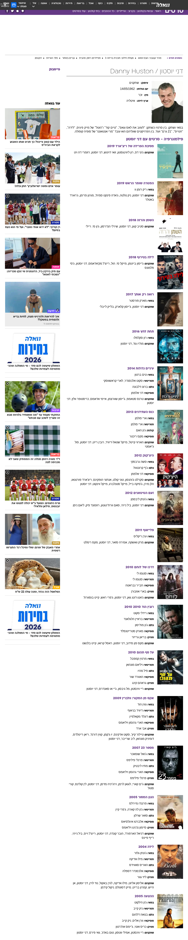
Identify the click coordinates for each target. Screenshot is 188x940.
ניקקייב (138, 908)
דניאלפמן (137, 392)
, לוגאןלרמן (125, 784)
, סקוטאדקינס (122, 734)
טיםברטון (141, 374)
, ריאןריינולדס (81, 734)
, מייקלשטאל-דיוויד (117, 442)
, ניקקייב (127, 920)
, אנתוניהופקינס (103, 479)
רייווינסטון (137, 688)
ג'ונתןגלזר (140, 853)
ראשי (158, 11)
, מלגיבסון (124, 688)
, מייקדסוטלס (124, 887)
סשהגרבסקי (139, 461)
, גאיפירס (95, 932)
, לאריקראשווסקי (113, 380)
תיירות (69, 3)
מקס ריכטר (136, 436)
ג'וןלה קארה (135, 809)
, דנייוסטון (97, 152)
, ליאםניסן (79, 505)
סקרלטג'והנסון (134, 479)
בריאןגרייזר (139, 637)
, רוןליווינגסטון (126, 152)
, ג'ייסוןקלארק (124, 306)
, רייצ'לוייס (90, 833)
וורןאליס (138, 920)
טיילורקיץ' (137, 734)
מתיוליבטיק (140, 766)
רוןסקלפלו (140, 337)
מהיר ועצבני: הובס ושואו (149, 58)
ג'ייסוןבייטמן (136, 263)
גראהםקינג (139, 682)
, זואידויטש (111, 152)
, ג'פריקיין (121, 809)
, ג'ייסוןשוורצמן (117, 398)
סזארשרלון (141, 815)
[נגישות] (5, 5)
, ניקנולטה (126, 195)
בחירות (132, 3)
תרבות (120, 3)
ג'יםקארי (138, 784)
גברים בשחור (68, 58)
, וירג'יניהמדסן (109, 784)
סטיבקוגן (138, 226)
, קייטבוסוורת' (92, 597)
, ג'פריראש (108, 597)
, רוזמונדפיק (93, 505)
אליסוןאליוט (136, 883)
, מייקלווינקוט (101, 484)
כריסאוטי (140, 926)
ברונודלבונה (140, 386)
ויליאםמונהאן (134, 664)
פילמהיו (143, 670)
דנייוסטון (138, 195)
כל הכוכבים (108, 11)
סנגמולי (142, 573)
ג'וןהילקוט (140, 902)
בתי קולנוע (94, 11)
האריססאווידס (138, 865)
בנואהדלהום (140, 914)
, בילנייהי (127, 505)
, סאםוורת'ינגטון (111, 505)
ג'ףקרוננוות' (140, 467)
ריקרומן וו (141, 189)
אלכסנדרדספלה (132, 871)
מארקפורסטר (138, 300)
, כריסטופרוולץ (81, 398)
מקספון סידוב (135, 643)
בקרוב (131, 11)
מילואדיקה (136, 859)
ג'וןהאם (141, 430)
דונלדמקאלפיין (138, 716)
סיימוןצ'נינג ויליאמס (134, 827)
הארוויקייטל (136, 442)
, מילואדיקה (121, 883)
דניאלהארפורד (134, 833)
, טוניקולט (119, 479)
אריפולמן (141, 418)
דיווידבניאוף (135, 710)
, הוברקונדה (117, 833)
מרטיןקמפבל (138, 658)
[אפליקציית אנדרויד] (22, 11)
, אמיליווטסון (123, 932)
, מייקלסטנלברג (119, 484)
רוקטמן (38, 58)
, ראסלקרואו (106, 643)
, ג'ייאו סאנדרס (108, 688)
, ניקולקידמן (108, 887)
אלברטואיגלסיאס (132, 821)
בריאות (80, 3)
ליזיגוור (141, 877)
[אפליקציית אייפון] (17, 11)
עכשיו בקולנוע (145, 11)
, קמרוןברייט (140, 887)
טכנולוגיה (56, 3)
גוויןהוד (142, 704)
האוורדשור (136, 676)
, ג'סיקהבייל (136, 484)
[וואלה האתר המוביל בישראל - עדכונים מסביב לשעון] (163, 5)
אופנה (44, 3)
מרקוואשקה (136, 542)
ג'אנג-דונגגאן (135, 597)
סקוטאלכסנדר (133, 380)
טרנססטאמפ (135, 398)
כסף (100, 3)
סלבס (110, 3)
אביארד (141, 728)
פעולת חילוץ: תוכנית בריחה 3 (119, 58)
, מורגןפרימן (87, 195)
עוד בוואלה (52, 103)
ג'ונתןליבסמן (139, 499)
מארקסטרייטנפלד (131, 631)
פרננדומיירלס (138, 803)
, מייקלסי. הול (119, 263)
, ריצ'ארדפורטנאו (82, 479)
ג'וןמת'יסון (141, 625)
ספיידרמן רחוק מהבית (90, 58)
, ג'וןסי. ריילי (93, 226)
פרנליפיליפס (134, 760)
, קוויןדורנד (97, 734)
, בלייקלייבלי (107, 306)
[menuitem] (141, 5)
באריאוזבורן (138, 591)
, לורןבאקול (107, 883)
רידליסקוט (140, 613)
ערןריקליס (140, 536)
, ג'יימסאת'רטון (125, 926)
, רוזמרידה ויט (82, 152)
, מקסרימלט (91, 542)
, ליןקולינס (81, 784)
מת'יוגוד (138, 343)
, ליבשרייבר (128, 738)
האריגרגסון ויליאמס (131, 722)
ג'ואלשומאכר (138, 754)
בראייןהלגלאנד (133, 619)
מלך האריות (52, 58)
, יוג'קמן (109, 734)
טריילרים (121, 11)
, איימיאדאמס (99, 398)
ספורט (143, 3)
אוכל (91, 3)
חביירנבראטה (134, 585)
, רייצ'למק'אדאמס (99, 263)
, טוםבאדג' (108, 932)
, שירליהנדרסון (110, 226)
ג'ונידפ (139, 152)
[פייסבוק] (7, 11)
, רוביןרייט (99, 442)
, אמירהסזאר (120, 542)
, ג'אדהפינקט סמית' (107, 195)
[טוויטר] (12, 11)
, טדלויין (94, 883)
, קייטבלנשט (90, 643)
